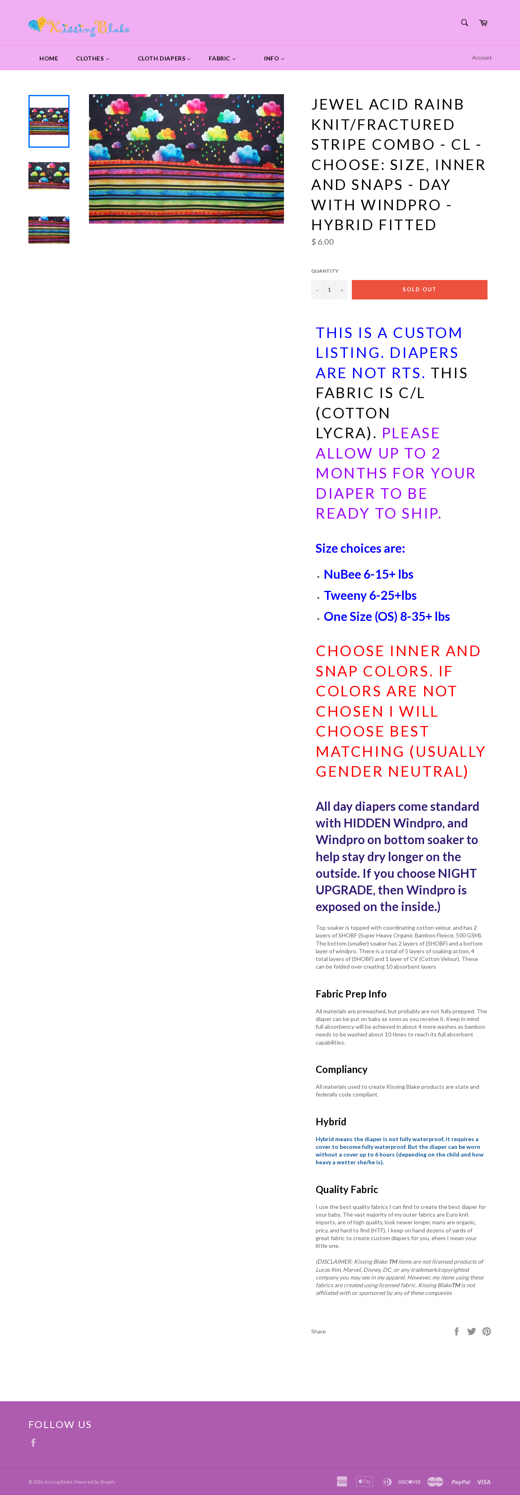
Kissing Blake (58, 1481)
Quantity (324, 271)
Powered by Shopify (94, 1481)
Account (482, 57)
